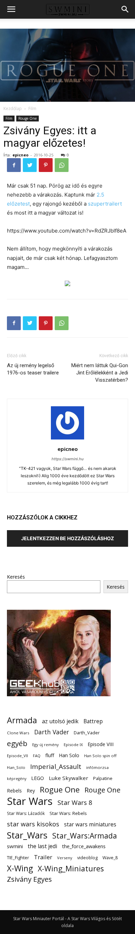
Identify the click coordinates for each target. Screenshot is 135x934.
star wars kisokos (33, 824)
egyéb (17, 743)
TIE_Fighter (18, 858)
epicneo (20, 154)
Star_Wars (27, 835)
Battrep (93, 721)
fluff (49, 755)
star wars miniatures (90, 824)
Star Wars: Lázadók (26, 813)
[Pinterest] (46, 165)
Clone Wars (18, 732)
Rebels (14, 790)
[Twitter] (30, 165)
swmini (15, 846)
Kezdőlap (12, 108)
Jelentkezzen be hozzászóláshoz (67, 538)
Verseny (64, 857)
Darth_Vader (87, 733)
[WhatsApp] (62, 165)
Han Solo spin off (100, 755)
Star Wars (30, 801)
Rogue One (60, 789)
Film (32, 108)
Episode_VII (17, 755)
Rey (31, 790)
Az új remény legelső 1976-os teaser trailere (33, 369)
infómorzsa (97, 767)
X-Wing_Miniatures (71, 868)
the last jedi (42, 846)
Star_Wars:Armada (84, 835)
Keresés (16, 576)
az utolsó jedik (60, 721)
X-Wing (20, 868)
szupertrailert (105, 203)
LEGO (37, 777)
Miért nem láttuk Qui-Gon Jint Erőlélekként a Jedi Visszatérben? (99, 372)
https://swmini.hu (67, 458)
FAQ (36, 755)
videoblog (87, 858)
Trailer (43, 857)
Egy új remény (45, 744)
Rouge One (27, 118)
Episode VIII (101, 744)
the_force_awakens (84, 846)
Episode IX (73, 744)
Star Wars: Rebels (68, 813)
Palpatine (102, 778)
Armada (22, 720)
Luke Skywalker (68, 777)
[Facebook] (14, 165)
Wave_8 (110, 858)
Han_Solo (16, 767)
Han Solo (69, 755)
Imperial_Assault (55, 766)
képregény (16, 778)
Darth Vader (51, 732)
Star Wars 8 (74, 802)
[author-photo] (67, 439)
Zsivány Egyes (29, 879)
